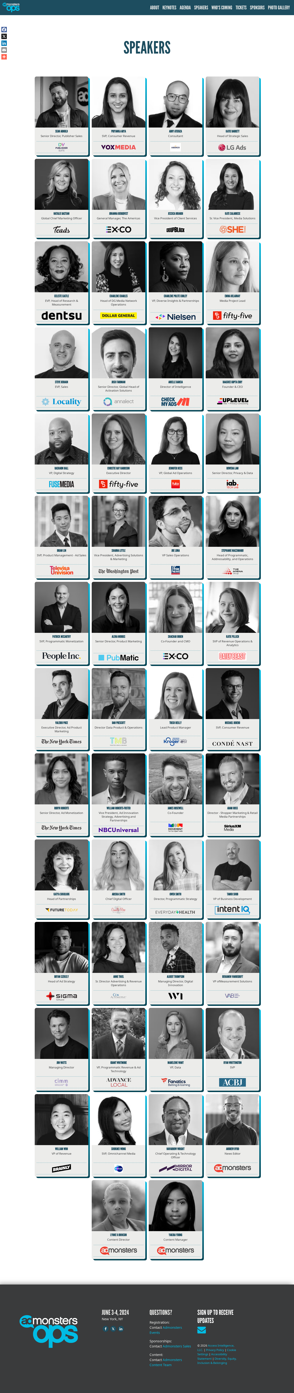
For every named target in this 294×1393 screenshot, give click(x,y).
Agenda (185, 7)
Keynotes (169, 7)
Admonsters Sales (177, 1346)
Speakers (201, 7)
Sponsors (257, 7)
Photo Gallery (279, 7)
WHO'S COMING (221, 7)
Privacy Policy (215, 1350)
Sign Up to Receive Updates (215, 1316)
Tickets (241, 7)
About (154, 7)
